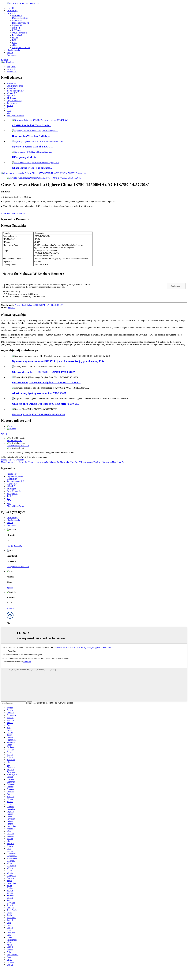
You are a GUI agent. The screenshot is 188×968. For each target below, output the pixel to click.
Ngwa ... (11, 307)
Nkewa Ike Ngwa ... (27, 462)
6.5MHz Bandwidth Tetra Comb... (31, 125)
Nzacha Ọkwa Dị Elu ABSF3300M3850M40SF (38, 414)
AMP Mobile (18, 460)
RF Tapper (16, 30)
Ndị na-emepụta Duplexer (90, 462)
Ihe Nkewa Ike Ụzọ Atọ (67, 462)
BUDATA (20, 213)
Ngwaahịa (11, 13)
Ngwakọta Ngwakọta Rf (113, 462)
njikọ (14, 45)
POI (14, 40)
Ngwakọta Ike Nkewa (46, 462)
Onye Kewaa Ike (19, 33)
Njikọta (10, 587)
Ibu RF (15, 37)
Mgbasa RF (17, 25)
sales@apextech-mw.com (18, 445)
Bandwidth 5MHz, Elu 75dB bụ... (31, 136)
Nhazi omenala (13, 50)
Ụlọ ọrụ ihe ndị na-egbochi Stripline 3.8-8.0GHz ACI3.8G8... (46, 382)
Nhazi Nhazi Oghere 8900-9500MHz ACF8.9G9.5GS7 (39, 305)
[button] (176, 286)
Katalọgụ (10, 62)
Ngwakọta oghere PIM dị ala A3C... (32, 146)
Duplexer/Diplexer (20, 18)
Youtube (10, 608)
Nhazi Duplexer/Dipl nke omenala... (32, 167)
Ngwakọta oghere (9, 462)
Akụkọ (10, 52)
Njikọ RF (16, 28)
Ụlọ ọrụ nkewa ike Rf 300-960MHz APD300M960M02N (44, 371)
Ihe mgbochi (17, 35)
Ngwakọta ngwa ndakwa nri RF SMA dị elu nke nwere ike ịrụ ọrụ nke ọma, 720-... (59, 361)
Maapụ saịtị (6, 460)
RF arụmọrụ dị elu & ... (25, 157)
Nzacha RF (17, 15)
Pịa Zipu (5, 433)
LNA (14, 42)
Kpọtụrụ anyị (12, 55)
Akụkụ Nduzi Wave (21, 47)
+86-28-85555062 (14, 440)
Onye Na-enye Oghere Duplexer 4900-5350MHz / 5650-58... (45, 403)
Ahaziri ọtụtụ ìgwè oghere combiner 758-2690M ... (40, 393)
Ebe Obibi (11, 8)
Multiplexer (17, 20)
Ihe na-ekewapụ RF (20, 23)
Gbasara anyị (12, 10)
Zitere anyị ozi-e (8, 213)
